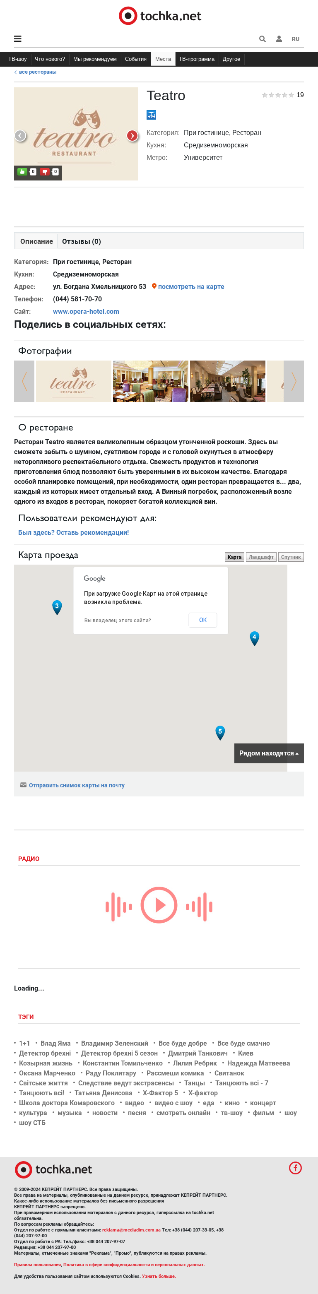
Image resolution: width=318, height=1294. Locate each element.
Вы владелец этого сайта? (117, 620)
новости (105, 1113)
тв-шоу (232, 1113)
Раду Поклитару (111, 1073)
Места (163, 59)
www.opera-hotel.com (86, 311)
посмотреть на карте (191, 287)
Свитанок (229, 1073)
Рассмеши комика (175, 1073)
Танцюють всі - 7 (241, 1083)
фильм (263, 1113)
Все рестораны (38, 72)
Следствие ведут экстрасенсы (126, 1083)
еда (208, 1103)
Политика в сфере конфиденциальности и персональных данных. (134, 1265)
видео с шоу (173, 1103)
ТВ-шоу (17, 59)
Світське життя (43, 1083)
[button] (279, 39)
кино (232, 1103)
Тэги (27, 1017)
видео (134, 1103)
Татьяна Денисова (103, 1093)
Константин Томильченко (123, 1063)
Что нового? (50, 59)
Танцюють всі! (41, 1093)
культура (33, 1113)
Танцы (194, 1083)
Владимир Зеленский (114, 1043)
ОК (203, 620)
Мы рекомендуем (95, 59)
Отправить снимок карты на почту (77, 785)
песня (137, 1113)
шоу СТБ (32, 1123)
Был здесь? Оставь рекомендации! (73, 532)
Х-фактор (203, 1093)
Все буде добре (183, 1043)
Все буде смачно (243, 1043)
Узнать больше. (159, 1276)
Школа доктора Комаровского (67, 1103)
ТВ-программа (196, 59)
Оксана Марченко (47, 1073)
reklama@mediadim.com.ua (131, 1230)
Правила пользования (37, 1265)
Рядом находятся (266, 753)
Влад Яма (56, 1043)
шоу (290, 1113)
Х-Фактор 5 (160, 1093)
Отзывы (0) (81, 241)
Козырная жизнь (45, 1063)
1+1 (24, 1043)
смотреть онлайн (183, 1113)
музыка (70, 1113)
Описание (36, 241)
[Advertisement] (159, 204)
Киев (245, 1053)
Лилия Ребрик (195, 1063)
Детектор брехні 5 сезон (119, 1053)
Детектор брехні (45, 1053)
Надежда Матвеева (258, 1063)
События (136, 59)
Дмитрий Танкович (198, 1053)
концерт (263, 1103)
